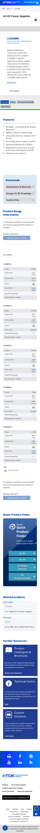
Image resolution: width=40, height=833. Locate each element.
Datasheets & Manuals (18, 186)
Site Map (15, 809)
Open (37, 3)
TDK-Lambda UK (29, 2)
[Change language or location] (4, 9)
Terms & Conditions (14, 816)
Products (5, 785)
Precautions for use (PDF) (18, 821)
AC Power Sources (23, 567)
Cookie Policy (24, 812)
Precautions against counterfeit (19, 819)
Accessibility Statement (19, 814)
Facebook (20, 756)
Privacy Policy (13, 812)
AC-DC (22, 553)
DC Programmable (23, 577)
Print (9, 756)
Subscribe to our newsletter (15, 797)
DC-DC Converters (8, 791)
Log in (22, 809)
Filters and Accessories (24, 791)
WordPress (31, 756)
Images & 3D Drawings (18, 193)
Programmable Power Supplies (12, 788)
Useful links (12, 199)
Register (29, 809)
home (8, 9)
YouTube (9, 762)
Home (8, 809)
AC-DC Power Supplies (18, 785)
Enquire (33, 330)
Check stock (34, 289)
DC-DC (22, 559)
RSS (31, 762)
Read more (11, 82)
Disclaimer (26, 816)
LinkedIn (20, 762)
